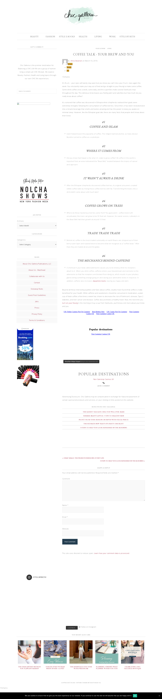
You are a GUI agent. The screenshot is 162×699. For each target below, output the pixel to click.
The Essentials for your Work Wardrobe (81, 667)
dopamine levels (99, 281)
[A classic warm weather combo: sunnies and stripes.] (67, 611)
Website (65, 529)
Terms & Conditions (37, 320)
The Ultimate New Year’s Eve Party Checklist (104, 424)
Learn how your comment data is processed (111, 553)
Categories (21, 240)
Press (37, 308)
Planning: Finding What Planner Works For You (107, 667)
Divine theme (82, 683)
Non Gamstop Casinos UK (103, 379)
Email (65, 517)
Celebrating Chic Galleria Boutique (132, 667)
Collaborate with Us (37, 276)
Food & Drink (100, 48)
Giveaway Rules (37, 289)
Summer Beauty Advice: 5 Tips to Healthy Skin (103, 416)
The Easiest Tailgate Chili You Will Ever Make (103, 412)
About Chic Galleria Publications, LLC (37, 264)
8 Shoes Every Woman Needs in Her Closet (55, 667)
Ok (135, 695)
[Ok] (159, 696)
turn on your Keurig (70, 303)
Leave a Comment (103, 386)
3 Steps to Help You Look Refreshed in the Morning (103, 428)
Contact (37, 282)
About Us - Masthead (37, 270)
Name (65, 505)
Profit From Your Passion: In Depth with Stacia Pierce (103, 420)
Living (109, 48)
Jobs (37, 301)
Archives (20, 221)
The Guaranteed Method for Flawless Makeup (29, 667)
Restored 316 (95, 683)
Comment (66, 479)
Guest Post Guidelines (37, 295)
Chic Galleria (81, 15)
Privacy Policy (37, 314)
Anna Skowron (76, 61)
